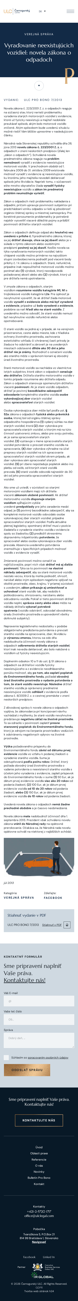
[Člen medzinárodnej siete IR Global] (42, 1275)
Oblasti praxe (39, 1153)
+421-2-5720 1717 (39, 1211)
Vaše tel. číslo (13, 1011)
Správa (8, 1030)
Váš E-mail (11, 993)
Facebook (53, 898)
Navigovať (39, 1242)
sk (40, 11)
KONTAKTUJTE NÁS (39, 1120)
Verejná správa (19, 898)
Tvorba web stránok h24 (39, 1291)
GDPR (39, 1287)
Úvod (39, 1147)
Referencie (39, 1160)
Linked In (49, 1257)
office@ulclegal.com (39, 1216)
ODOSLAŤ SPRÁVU (27, 1070)
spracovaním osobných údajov (48, 1057)
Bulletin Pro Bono (39, 1178)
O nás (39, 1166)
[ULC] (17, 11)
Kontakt (39, 1184)
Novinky (39, 1172)
